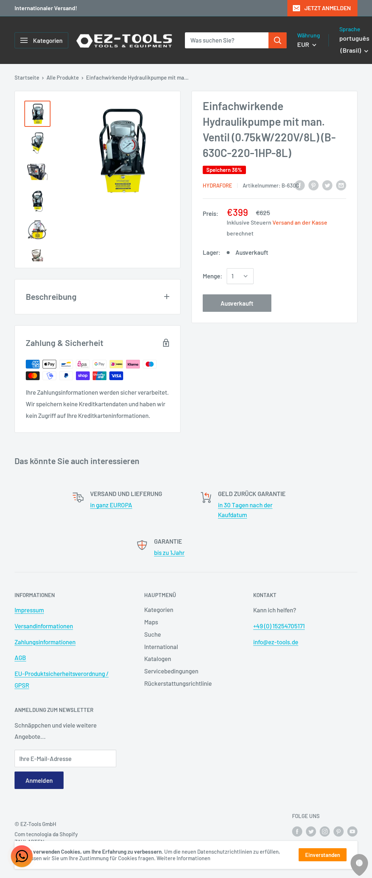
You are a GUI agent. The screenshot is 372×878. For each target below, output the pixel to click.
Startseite (27, 77)
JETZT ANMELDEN (327, 7)
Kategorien (158, 609)
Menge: (212, 275)
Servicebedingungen (171, 670)
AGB (20, 657)
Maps (151, 621)
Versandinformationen (44, 625)
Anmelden (39, 780)
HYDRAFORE (217, 185)
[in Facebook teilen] (300, 184)
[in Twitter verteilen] (327, 184)
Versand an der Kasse (299, 222)
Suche (152, 634)
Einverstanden (322, 854)
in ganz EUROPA (111, 504)
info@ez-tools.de (275, 641)
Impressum (29, 609)
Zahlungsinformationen (45, 641)
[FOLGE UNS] (297, 830)
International (161, 646)
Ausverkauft (237, 303)
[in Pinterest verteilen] (313, 184)
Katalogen (157, 658)
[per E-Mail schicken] (341, 184)
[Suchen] (277, 40)
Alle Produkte (62, 77)
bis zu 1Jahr (169, 552)
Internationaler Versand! (46, 7)
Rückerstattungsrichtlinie (178, 683)
